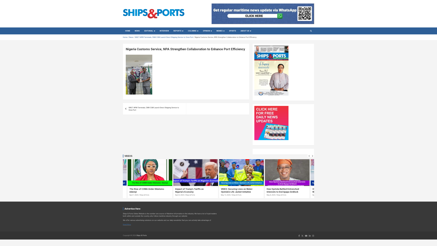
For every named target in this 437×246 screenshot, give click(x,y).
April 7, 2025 (133, 195)
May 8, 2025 (271, 195)
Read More (127, 224)
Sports (232, 31)
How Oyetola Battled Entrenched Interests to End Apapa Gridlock (283, 190)
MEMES (219, 31)
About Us (245, 31)
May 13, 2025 (225, 195)
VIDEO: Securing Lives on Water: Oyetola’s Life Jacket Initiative (237, 190)
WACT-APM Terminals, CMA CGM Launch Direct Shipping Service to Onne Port (154, 109)
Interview (164, 31)
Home (127, 31)
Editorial (148, 31)
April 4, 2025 (179, 195)
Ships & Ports (144, 195)
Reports (177, 31)
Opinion (206, 31)
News (137, 31)
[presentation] (309, 156)
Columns (192, 31)
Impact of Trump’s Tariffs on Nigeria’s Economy (189, 190)
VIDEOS (128, 156)
